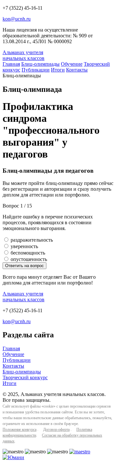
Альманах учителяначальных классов (23, 55)
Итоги (58, 69)
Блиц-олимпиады (40, 64)
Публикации (36, 69)
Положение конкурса (19, 429)
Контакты (77, 69)
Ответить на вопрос (24, 265)
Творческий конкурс (25, 377)
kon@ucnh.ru (17, 19)
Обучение (71, 64)
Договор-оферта (56, 429)
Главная (11, 64)
